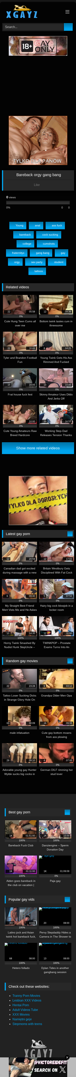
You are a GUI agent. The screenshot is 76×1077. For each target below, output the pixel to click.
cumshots (49, 243)
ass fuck (57, 225)
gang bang (42, 252)
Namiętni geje (22, 1019)
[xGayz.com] (31, 12)
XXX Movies (21, 1014)
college (27, 243)
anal (37, 225)
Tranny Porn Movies (26, 995)
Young (19, 225)
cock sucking (50, 234)
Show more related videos (38, 448)
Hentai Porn (20, 1005)
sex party (36, 262)
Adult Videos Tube (25, 1009)
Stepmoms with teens (27, 1024)
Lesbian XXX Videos (26, 1000)
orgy (17, 262)
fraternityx (18, 252)
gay (63, 252)
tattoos (38, 271)
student (58, 262)
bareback (25, 234)
